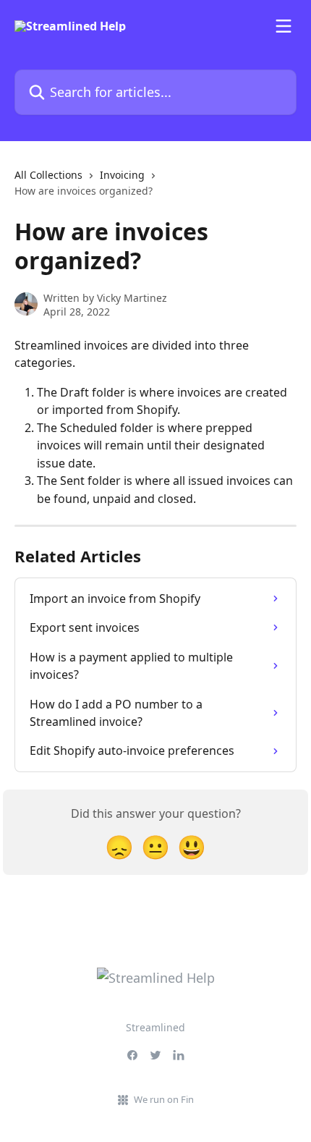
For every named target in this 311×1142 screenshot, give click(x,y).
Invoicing (122, 175)
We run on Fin (164, 1099)
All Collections (48, 175)
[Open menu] (283, 26)
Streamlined (155, 1027)
